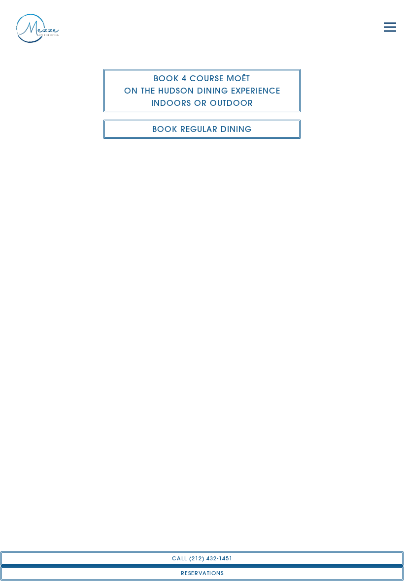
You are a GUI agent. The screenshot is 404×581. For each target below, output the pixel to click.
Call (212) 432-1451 (202, 558)
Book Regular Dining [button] (202, 129)
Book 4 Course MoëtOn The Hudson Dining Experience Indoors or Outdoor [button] (202, 90)
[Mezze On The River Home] (48, 27)
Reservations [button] (202, 573)
